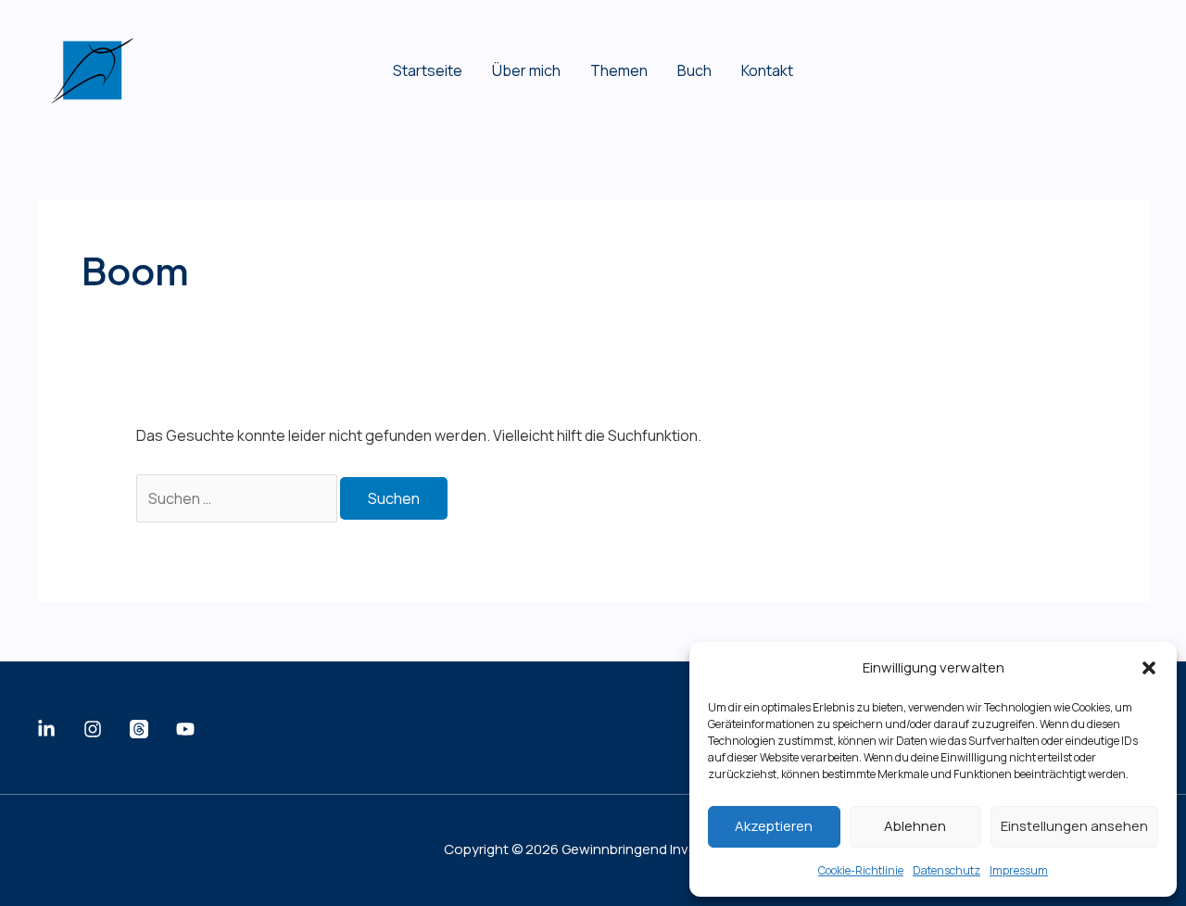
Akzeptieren (774, 826)
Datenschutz (946, 870)
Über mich (526, 70)
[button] (1149, 668)
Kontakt (767, 70)
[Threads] (139, 729)
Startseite (427, 70)
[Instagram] (92, 729)
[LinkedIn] (46, 729)
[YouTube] (185, 729)
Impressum (1019, 870)
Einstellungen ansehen (1074, 826)
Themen (619, 70)
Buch (694, 70)
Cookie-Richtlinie (860, 870)
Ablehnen (915, 826)
